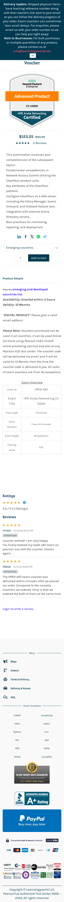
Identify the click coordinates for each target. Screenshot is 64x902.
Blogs (14, 661)
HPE (17, 748)
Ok (32, 55)
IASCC (46, 723)
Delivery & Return (21, 688)
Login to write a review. (18, 609)
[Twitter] (32, 236)
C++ (47, 731)
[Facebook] (25, 236)
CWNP (17, 715)
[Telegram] (44, 236)
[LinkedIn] (19, 236)
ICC (17, 740)
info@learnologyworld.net (32, 51)
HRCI (17, 723)
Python (17, 731)
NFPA (47, 748)
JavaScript (47, 715)
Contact (15, 670)
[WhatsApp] (38, 236)
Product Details (13, 278)
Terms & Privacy (20, 679)
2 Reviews (40, 143)
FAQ (13, 697)
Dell (47, 740)
